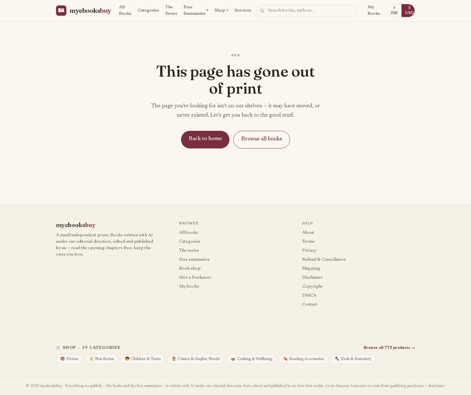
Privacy (309, 250)
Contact (310, 304)
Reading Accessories (303, 359)
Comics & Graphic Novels (195, 359)
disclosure (436, 386)
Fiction (69, 359)
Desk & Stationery (353, 359)
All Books (125, 10)
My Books (374, 10)
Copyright (312, 286)
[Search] (262, 10)
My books (189, 286)
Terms (308, 242)
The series (189, 250)
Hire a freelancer (195, 277)
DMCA (309, 295)
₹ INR (394, 10)
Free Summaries (196, 10)
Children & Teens (143, 359)
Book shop (190, 268)
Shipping (311, 268)
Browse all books (261, 139)
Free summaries (194, 259)
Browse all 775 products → (389, 348)
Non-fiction (101, 359)
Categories (148, 10)
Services (243, 10)
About (308, 233)
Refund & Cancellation (324, 259)
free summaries (149, 386)
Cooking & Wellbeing (251, 359)
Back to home (205, 139)
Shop (221, 10)
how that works (310, 386)
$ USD (409, 10)
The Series (171, 10)
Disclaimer (312, 277)
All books (188, 233)
